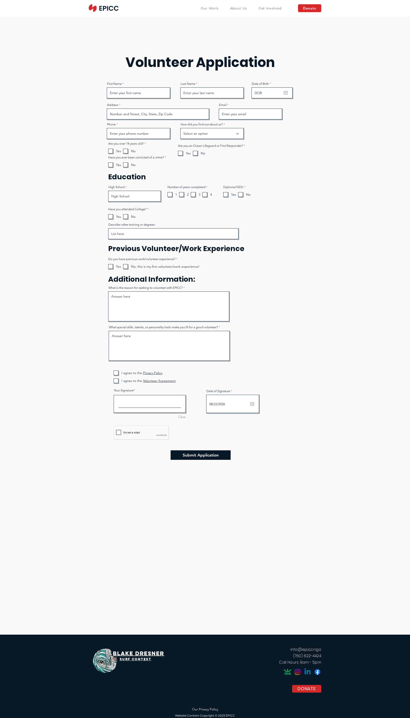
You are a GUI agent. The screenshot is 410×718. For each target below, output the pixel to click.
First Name (114, 83)
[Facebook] (317, 672)
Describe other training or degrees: (131, 224)
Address (112, 104)
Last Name (188, 83)
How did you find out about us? (202, 124)
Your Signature (123, 390)
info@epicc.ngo (305, 649)
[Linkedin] (307, 672)
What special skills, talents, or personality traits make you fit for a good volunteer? (163, 327)
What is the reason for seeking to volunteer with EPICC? (145, 287)
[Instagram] (297, 672)
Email (223, 104)
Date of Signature (220, 391)
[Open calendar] (286, 93)
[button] (238, 8)
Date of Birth (262, 83)
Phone (111, 124)
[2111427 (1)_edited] (287, 672)
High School (116, 187)
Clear (182, 417)
